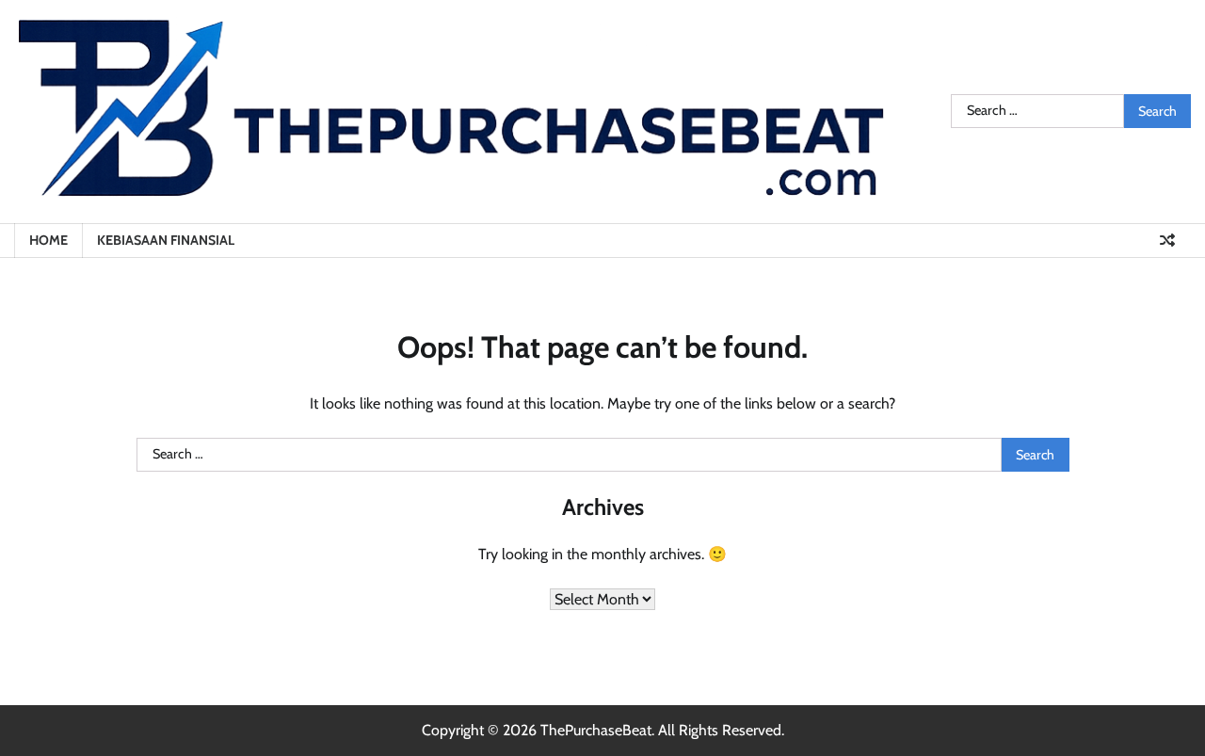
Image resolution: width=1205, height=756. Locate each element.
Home (48, 240)
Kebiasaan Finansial (165, 240)
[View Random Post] (1167, 240)
